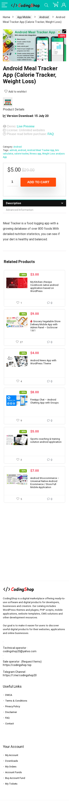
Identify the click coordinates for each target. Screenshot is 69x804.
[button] (64, 31)
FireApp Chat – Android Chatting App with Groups (44, 401)
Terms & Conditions (16, 700)
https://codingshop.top (17, 665)
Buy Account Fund (15, 778)
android (22, 150)
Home (6, 17)
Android (44, 17)
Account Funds (13, 772)
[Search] (46, 5)
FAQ (51, 134)
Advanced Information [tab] (19, 209)
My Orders (10, 766)
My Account (11, 755)
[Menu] (4, 5)
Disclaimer (11, 712)
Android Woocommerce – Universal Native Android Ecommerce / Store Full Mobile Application (44, 483)
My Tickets (11, 783)
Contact (9, 723)
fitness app (35, 153)
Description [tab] (13, 203)
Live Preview (25, 126)
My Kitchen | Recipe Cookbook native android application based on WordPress (44, 287)
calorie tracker (21, 153)
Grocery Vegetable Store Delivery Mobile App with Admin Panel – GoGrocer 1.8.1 (45, 326)
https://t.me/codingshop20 (20, 675)
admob (13, 150)
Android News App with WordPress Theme (43, 362)
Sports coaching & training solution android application (46, 440)
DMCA (8, 695)
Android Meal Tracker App (40, 150)
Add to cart (38, 182)
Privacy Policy (12, 706)
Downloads (11, 760)
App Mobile (24, 17)
